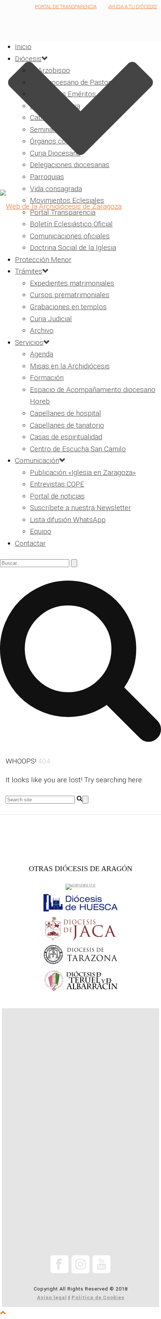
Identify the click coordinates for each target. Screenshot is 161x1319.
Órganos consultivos (62, 141)
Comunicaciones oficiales (70, 236)
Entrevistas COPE (57, 484)
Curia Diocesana (55, 153)
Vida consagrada (56, 188)
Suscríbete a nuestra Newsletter (80, 507)
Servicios (29, 342)
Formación (47, 377)
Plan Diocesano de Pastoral (73, 82)
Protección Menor (43, 259)
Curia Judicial (51, 318)
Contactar (30, 543)
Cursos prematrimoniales (69, 294)
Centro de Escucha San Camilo (78, 449)
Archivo (42, 330)
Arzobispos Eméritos (63, 94)
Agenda (41, 354)
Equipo (40, 531)
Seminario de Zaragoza (66, 129)
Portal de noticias (57, 496)
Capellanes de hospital (65, 413)
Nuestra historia (55, 106)
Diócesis (28, 58)
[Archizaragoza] (80, 206)
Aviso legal (52, 1297)
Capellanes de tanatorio (67, 425)
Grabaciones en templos (68, 306)
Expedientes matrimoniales (72, 283)
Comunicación (37, 460)
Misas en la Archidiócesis (70, 366)
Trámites (28, 271)
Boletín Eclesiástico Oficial (71, 224)
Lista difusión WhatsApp (68, 519)
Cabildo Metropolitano (65, 117)
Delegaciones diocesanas (69, 164)
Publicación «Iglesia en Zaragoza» (83, 472)
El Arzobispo (50, 70)
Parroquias (47, 176)
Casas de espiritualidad (66, 437)
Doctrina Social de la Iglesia (73, 247)
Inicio (23, 46)
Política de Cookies (98, 1297)
